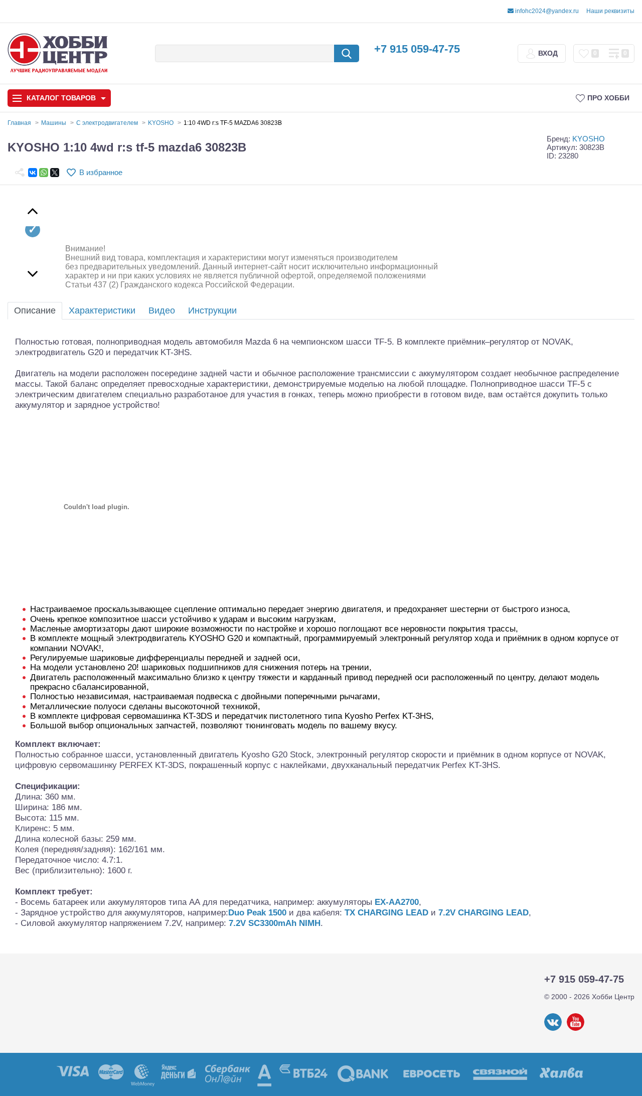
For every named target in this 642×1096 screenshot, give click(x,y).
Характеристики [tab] (102, 310)
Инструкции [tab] (212, 310)
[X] (54, 172)
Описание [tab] (35, 310)
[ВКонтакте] (32, 172)
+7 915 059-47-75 (417, 49)
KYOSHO (588, 138)
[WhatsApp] (43, 172)
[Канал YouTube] (575, 1028)
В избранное (100, 172)
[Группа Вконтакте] (553, 1028)
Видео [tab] (161, 310)
